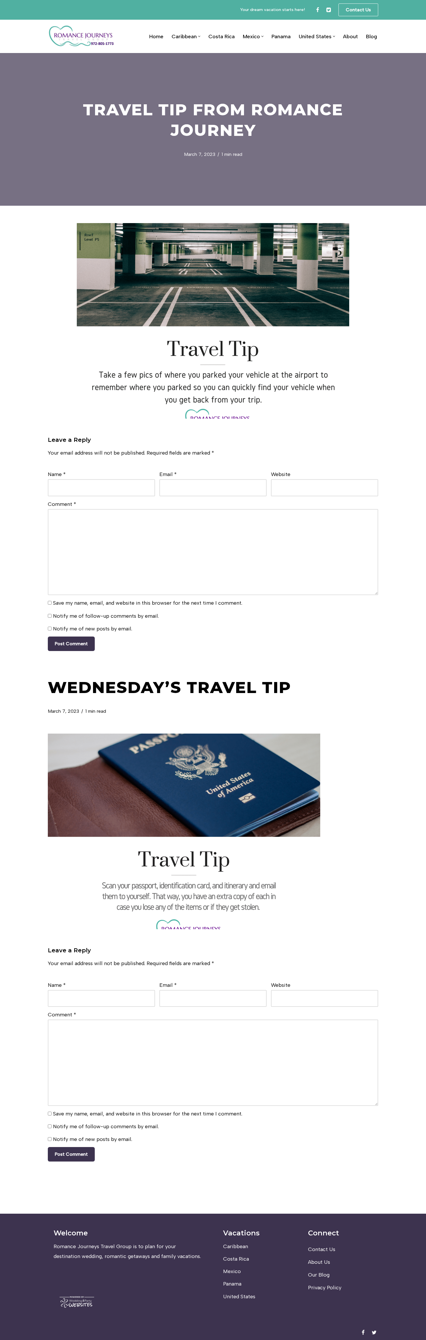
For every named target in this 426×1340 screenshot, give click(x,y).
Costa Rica (221, 36)
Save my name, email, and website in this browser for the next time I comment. (147, 603)
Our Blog (318, 1275)
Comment (62, 504)
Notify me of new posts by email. (92, 629)
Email (168, 474)
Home (156, 36)
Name (57, 474)
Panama (281, 36)
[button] (199, 36)
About (350, 36)
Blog (371, 36)
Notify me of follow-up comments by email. (106, 616)
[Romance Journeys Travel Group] (81, 36)
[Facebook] (318, 10)
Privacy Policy (324, 1287)
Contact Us (358, 9)
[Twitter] (329, 10)
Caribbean (235, 1246)
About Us (319, 1262)
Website (280, 474)
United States (239, 1296)
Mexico (232, 1271)
